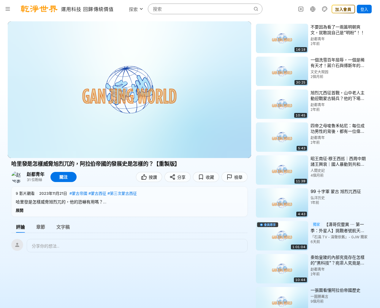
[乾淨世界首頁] (39, 8)
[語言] (313, 9)
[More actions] (371, 27)
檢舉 (238, 177)
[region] (129, 89)
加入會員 (343, 9)
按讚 (153, 177)
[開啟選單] (7, 9)
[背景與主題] (325, 9)
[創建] (301, 9)
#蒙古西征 (97, 193)
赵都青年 (36, 174)
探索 (133, 9)
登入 (364, 9)
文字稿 (63, 227)
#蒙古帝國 (78, 193)
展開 (19, 210)
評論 (20, 227)
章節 (40, 227)
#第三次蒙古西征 (122, 193)
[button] (129, 201)
